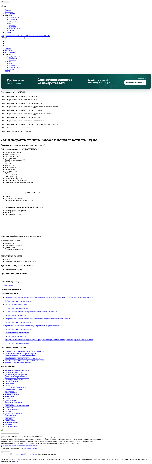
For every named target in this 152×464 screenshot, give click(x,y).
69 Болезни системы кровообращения (18, 301)
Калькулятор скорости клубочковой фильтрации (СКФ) (24, 359)
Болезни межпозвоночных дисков (17, 333)
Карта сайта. (34, 445)
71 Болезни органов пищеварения (17, 308)
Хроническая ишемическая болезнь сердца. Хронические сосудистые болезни (32, 326)
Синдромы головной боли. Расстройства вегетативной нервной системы (31, 312)
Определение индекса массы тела (17, 357)
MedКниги (13, 19)
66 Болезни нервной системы (15, 315)
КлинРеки (12, 21)
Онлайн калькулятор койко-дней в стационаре (21, 353)
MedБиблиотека (14, 17)
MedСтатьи (9, 12)
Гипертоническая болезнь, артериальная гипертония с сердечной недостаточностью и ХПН (37, 319)
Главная (8, 10)
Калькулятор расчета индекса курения (18, 362)
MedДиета (12, 27)
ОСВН (11, 30)
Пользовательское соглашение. (21, 445)
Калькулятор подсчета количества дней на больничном (24, 351)
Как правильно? (14, 28)
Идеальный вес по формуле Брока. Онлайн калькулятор (24, 360)
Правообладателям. (6, 445)
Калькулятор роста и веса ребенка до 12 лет (20, 355)
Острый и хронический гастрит (16, 304)
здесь (16, 461)
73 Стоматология (7, 285)
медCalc (12, 25)
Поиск (3, 38)
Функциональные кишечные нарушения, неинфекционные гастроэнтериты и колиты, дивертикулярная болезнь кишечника (49, 340)
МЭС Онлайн (10, 14)
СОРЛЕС (8, 32)
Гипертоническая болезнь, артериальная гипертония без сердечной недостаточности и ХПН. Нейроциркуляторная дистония (49, 297)
